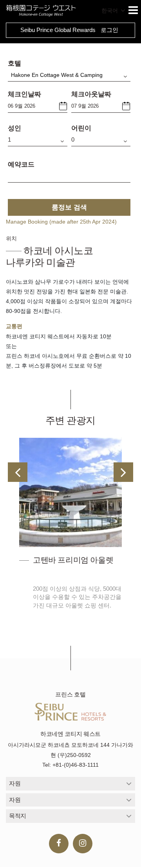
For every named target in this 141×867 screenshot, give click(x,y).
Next (123, 472)
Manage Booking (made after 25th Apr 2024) (61, 222)
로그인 (109, 30)
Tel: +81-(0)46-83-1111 (70, 765)
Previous (17, 472)
